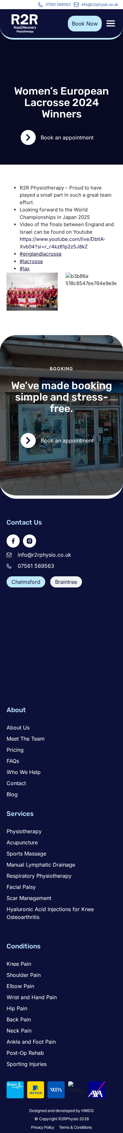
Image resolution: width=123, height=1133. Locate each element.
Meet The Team (26, 738)
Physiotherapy (24, 831)
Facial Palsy (21, 887)
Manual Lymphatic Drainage (41, 864)
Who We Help (24, 772)
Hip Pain (17, 1008)
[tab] (26, 581)
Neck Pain (19, 1030)
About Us (18, 727)
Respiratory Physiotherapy (39, 875)
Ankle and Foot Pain (31, 1041)
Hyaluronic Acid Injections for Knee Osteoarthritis (50, 913)
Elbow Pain (20, 986)
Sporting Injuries (27, 1064)
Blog (12, 794)
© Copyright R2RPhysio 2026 (61, 1118)
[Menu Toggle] (110, 23)
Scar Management (29, 898)
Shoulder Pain (24, 975)
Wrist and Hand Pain (32, 997)
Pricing (15, 749)
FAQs (13, 761)
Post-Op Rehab (25, 1053)
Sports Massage (26, 853)
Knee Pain (19, 964)
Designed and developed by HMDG (61, 1110)
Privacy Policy (42, 1127)
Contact (16, 783)
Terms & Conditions (75, 1127)
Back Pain (19, 1019)
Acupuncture (22, 842)
